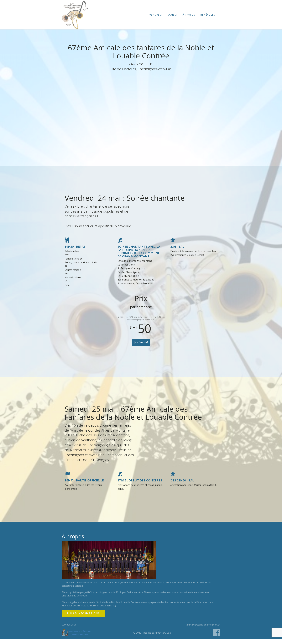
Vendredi (155, 14)
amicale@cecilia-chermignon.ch (203, 624)
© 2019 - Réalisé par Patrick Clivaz (152, 632)
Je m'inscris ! (141, 342)
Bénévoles (207, 14)
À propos (189, 14)
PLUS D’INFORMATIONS (83, 613)
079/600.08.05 (69, 624)
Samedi (172, 14)
